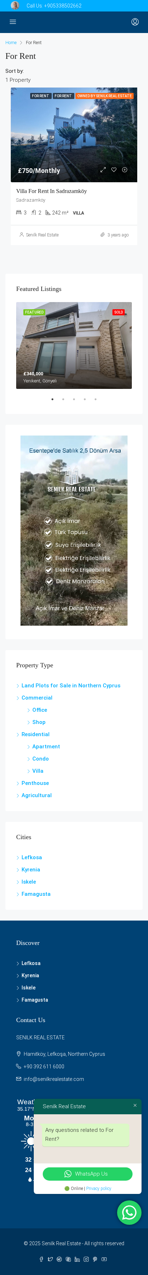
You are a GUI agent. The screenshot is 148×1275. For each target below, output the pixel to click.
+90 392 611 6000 (44, 1066)
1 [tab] (56, 402)
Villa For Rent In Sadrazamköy (51, 191)
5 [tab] (99, 402)
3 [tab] (77, 402)
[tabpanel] (74, 345)
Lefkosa (32, 857)
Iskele (29, 882)
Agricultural (37, 795)
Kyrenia (31, 869)
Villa (37, 771)
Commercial (37, 698)
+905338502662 (63, 6)
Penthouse (35, 783)
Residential (36, 734)
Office (39, 710)
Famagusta (36, 894)
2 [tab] (66, 402)
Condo (40, 759)
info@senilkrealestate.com (54, 1079)
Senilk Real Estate (42, 234)
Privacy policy (98, 1188)
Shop (39, 722)
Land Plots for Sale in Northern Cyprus (71, 685)
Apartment (46, 746)
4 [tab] (88, 402)
